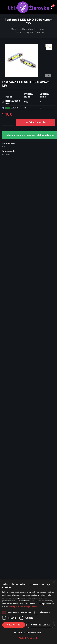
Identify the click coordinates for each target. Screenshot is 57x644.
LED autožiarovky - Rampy (33, 29)
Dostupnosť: (8, 151)
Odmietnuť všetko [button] (40, 625)
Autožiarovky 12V (25, 32)
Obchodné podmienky (28, 638)
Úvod (13, 29)
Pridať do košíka (37, 122)
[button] (52, 7)
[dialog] (28, 611)
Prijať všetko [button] (13, 625)
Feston (40, 32)
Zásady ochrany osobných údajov (23, 606)
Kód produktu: (8, 143)
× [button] (54, 583)
